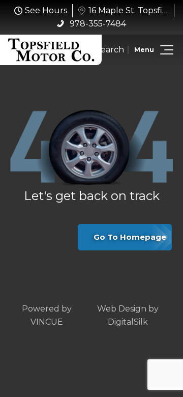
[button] (165, 50)
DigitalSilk (128, 322)
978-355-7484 (97, 24)
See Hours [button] (46, 10)
